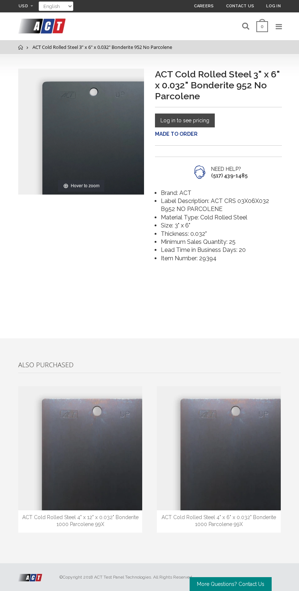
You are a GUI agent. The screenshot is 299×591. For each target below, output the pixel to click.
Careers (204, 6)
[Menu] (279, 26)
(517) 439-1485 (229, 176)
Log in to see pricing (184, 120)
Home (21, 47)
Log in (273, 6)
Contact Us (240, 6)
